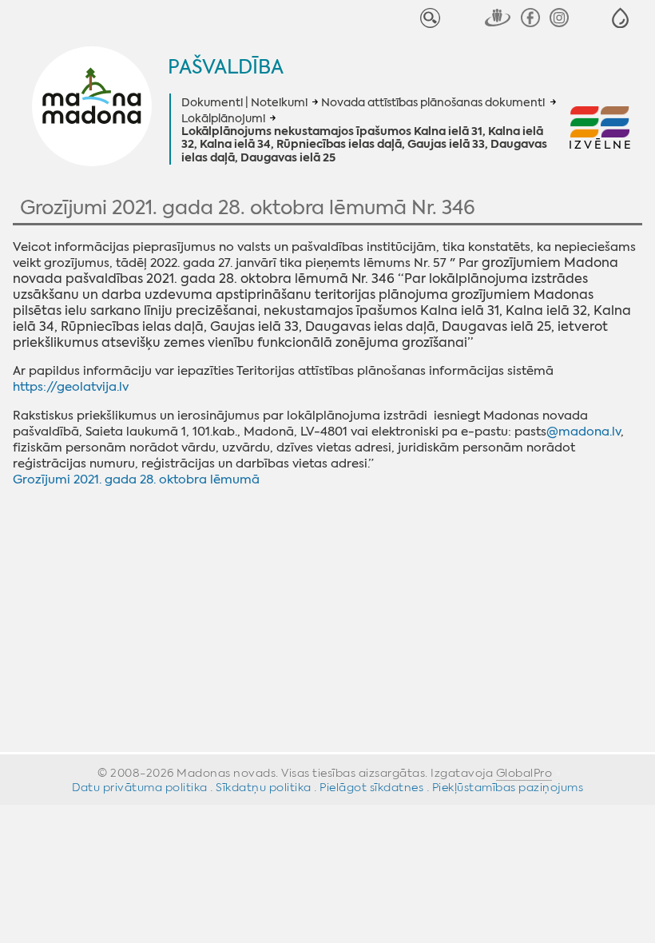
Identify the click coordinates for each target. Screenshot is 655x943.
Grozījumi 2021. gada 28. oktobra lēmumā (136, 479)
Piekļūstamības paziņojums (508, 787)
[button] (620, 18)
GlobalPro (524, 773)
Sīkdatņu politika (264, 787)
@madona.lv (583, 432)
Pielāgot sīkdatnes (371, 787)
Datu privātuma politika (140, 787)
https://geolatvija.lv (71, 387)
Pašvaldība (226, 67)
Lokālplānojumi (223, 118)
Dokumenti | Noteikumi (244, 102)
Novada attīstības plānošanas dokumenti (433, 102)
